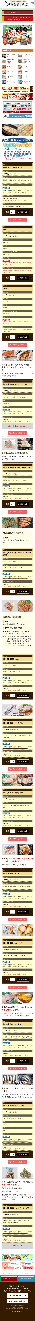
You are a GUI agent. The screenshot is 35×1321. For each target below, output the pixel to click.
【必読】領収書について (13, 12)
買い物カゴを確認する (17, 219)
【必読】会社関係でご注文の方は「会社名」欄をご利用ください (18, 18)
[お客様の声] (17, 1263)
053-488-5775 (17, 1295)
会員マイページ (8, 1278)
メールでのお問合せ (18, 1301)
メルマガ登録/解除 (25, 1278)
